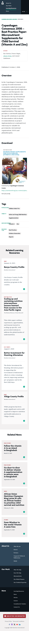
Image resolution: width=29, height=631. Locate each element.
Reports (11, 237)
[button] (25, 11)
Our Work (8, 5)
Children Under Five (14, 208)
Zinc (18, 224)
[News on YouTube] (17, 624)
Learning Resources (11, 8)
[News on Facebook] (9, 624)
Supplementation (13, 218)
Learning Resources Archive (9, 19)
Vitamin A (11, 224)
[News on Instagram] (12, 624)
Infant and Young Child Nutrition (18, 214)
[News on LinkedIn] (20, 624)
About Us (8, 3)
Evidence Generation (14, 233)
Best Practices (13, 230)
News (7, 11)
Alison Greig (7, 56)
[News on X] (14, 624)
